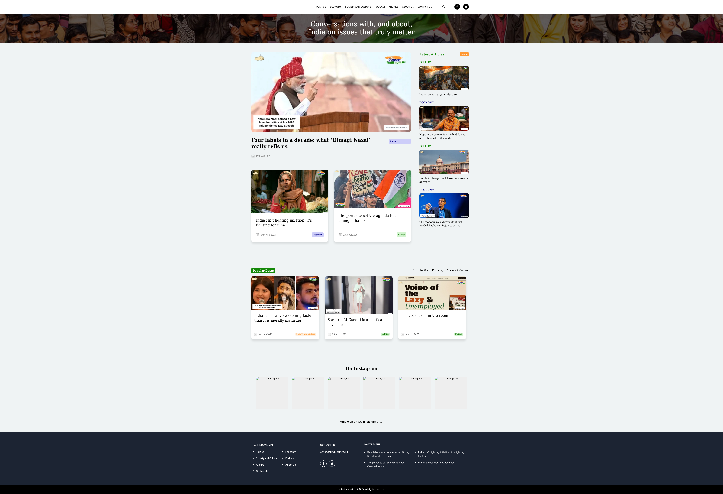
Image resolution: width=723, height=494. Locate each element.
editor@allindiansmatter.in (334, 451)
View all (464, 54)
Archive (393, 6)
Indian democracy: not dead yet (438, 94)
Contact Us (425, 6)
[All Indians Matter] (265, 6)
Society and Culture (358, 6)
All (414, 270)
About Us (408, 6)
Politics (321, 6)
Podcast (380, 6)
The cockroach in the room (424, 315)
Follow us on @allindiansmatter (361, 422)
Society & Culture (457, 270)
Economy (335, 6)
